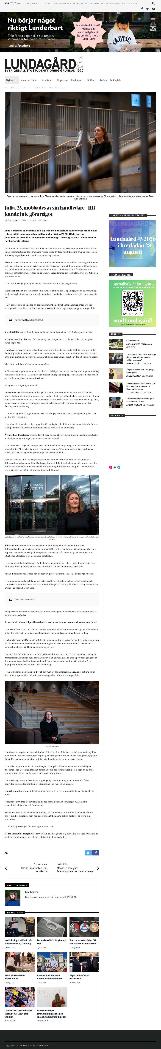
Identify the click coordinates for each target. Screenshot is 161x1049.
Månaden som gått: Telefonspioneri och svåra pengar (75, 868)
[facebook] (95, 852)
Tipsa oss (94, 3)
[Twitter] (147, 9)
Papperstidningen (110, 3)
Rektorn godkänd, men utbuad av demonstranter (49, 977)
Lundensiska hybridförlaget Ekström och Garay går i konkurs (18, 1013)
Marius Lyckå (132, 363)
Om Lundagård (32, 3)
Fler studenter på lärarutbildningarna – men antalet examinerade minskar (51, 1013)
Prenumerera (80, 3)
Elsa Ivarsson (13, 220)
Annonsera (65, 3)
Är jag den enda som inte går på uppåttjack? (140, 371)
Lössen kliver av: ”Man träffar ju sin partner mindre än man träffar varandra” (141, 357)
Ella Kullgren (133, 376)
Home (7, 88)
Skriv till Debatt (131, 3)
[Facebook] (142, 9)
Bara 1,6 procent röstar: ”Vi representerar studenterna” (83, 942)
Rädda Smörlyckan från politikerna (34, 868)
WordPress (43, 1045)
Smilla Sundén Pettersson (139, 344)
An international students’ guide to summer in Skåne (140, 400)
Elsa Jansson (132, 392)
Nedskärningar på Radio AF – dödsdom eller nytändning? (18, 942)
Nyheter (14, 88)
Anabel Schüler (134, 405)
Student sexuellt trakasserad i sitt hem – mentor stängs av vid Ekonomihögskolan (140, 386)
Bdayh (24, 1045)
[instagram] (153, 9)
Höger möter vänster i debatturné (79, 977)
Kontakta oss (49, 3)
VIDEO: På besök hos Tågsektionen (15, 977)
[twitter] (88, 852)
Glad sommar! (132, 340)
